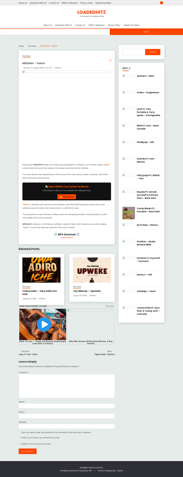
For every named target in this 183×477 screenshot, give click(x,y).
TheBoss (58, 68)
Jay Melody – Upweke (87, 291)
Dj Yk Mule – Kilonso (147, 224)
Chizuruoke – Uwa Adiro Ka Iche (39, 292)
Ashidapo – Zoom (146, 291)
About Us (23, 3)
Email (22, 412)
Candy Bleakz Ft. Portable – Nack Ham (148, 210)
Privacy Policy (86, 3)
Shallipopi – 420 (145, 142)
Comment (24, 372)
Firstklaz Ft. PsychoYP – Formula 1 (148, 260)
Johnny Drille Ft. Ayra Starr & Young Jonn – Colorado (148, 311)
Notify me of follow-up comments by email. (40, 437)
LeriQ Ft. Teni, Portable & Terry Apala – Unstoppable (148, 112)
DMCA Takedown (70, 3)
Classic (120, 470)
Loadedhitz (91, 12)
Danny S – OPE (144, 274)
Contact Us (54, 3)
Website (22, 422)
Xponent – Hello (145, 75)
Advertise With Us (38, 3)
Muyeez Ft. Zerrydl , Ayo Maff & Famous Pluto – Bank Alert (147, 195)
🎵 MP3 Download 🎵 (66, 234)
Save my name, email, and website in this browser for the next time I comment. (56, 432)
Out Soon (26, 56)
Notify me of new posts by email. (36, 444)
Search (146, 32)
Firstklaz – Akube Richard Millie (146, 243)
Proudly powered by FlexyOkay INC (76, 470)
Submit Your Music (103, 3)
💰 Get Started (66, 196)
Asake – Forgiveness (148, 92)
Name (22, 401)
